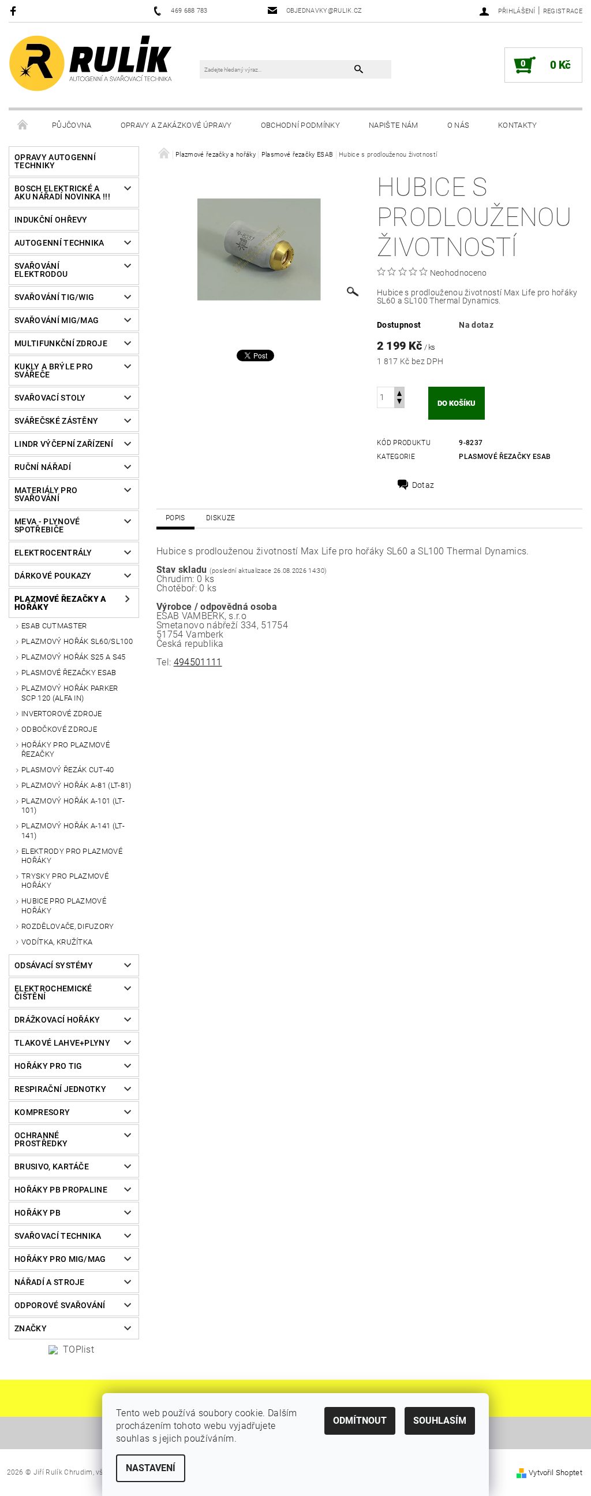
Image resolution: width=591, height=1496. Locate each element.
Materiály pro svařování (45, 494)
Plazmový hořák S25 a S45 (73, 657)
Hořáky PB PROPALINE (60, 1189)
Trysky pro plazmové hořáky (65, 881)
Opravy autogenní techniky (55, 161)
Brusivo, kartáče (51, 1166)
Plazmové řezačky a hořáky (60, 603)
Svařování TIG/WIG (54, 297)
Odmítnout (360, 1420)
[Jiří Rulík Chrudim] (91, 62)
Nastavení (150, 1467)
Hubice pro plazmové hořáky (63, 905)
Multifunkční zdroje (60, 343)
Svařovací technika (58, 1236)
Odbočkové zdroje (59, 729)
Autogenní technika (59, 242)
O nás (458, 125)
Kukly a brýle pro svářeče (53, 370)
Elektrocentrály (53, 552)
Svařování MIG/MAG (56, 320)
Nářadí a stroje (49, 1282)
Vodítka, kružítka (56, 942)
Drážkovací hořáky (57, 1019)
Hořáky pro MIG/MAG (60, 1259)
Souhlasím (439, 1420)
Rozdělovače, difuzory (67, 926)
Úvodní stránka (23, 125)
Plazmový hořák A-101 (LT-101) (73, 805)
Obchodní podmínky (300, 125)
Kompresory (42, 1112)
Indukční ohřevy (51, 219)
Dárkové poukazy (53, 575)
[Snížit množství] (399, 402)
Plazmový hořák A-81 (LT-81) (76, 785)
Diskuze (220, 518)
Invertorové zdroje (61, 713)
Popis (175, 518)
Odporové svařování (60, 1305)
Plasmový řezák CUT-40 (67, 769)
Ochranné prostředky (41, 1139)
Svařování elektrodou (41, 270)
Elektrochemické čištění (53, 992)
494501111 (198, 662)
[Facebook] (15, 11)
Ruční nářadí (42, 467)
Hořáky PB (37, 1212)
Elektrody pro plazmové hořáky (71, 856)
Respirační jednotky (60, 1089)
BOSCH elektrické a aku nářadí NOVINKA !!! (62, 192)
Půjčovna (72, 125)
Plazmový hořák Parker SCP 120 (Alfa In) (69, 693)
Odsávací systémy (53, 965)
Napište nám (393, 125)
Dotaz (423, 485)
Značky (30, 1328)
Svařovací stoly (50, 397)
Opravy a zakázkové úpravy (176, 125)
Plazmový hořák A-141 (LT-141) (73, 830)
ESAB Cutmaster (54, 625)
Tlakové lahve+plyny (62, 1042)
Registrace (562, 11)
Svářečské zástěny (56, 420)
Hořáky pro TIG (48, 1066)
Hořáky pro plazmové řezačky (65, 749)
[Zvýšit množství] (399, 392)
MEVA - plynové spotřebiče (47, 525)
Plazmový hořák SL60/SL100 (77, 641)
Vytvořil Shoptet (555, 1472)
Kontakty (517, 125)
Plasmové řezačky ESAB (69, 672)
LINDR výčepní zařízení (63, 444)
